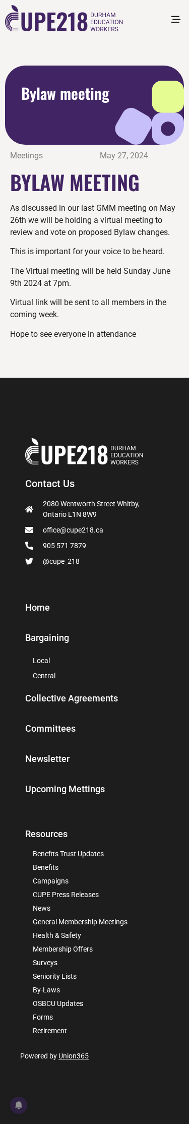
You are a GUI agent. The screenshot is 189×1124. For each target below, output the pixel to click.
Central (44, 676)
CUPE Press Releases (66, 895)
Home (37, 608)
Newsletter (47, 759)
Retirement (50, 1031)
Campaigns (51, 881)
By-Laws (46, 990)
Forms (43, 1017)
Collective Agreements (71, 698)
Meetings (26, 155)
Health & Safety (57, 935)
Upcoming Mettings (65, 789)
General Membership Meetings (80, 922)
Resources (46, 834)
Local (41, 661)
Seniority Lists (55, 976)
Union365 (73, 1056)
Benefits (45, 867)
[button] (175, 20)
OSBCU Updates (58, 1003)
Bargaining (47, 638)
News (41, 908)
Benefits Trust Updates (68, 854)
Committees (50, 729)
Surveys (45, 963)
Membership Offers (63, 949)
